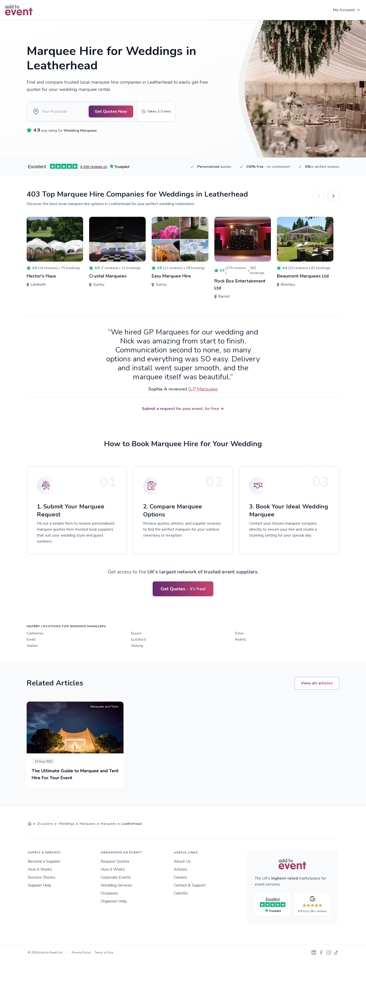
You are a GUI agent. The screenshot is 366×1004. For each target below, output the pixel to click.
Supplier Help (39, 885)
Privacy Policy (81, 952)
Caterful (180, 893)
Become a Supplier (44, 861)
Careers (180, 877)
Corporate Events (116, 877)
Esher (239, 633)
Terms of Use (104, 952)
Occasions (109, 893)
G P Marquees (203, 389)
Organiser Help (114, 901)
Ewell (31, 639)
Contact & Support (190, 885)
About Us (182, 861)
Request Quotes (115, 861)
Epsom (136, 633)
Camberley (35, 633)
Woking (137, 645)
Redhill (240, 639)
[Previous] (318, 196)
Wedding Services (116, 885)
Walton (32, 645)
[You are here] (30, 824)
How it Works (40, 869)
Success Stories (41, 877)
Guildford (138, 639)
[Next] (333, 196)
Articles (180, 869)
